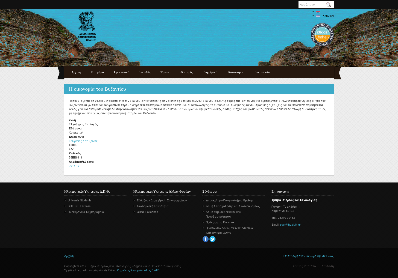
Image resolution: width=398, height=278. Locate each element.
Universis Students (79, 200)
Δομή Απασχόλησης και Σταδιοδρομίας (233, 206)
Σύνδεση (328, 266)
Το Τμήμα (97, 72)
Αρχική (76, 72)
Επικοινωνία (262, 72)
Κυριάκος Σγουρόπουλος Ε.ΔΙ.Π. (138, 270)
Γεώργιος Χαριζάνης (83, 141)
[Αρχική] (87, 26)
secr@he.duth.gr (290, 224)
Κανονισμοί (235, 72)
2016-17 (74, 165)
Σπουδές (144, 72)
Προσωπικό (121, 72)
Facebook (205, 239)
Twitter (212, 239)
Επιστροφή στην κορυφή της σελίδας (308, 256)
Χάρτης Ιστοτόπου (305, 266)
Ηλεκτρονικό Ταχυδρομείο (86, 212)
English (325, 11)
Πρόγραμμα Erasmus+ (221, 222)
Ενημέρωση (210, 72)
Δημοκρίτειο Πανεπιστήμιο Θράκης (230, 200)
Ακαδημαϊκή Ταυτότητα (153, 206)
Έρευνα (165, 72)
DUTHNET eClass (79, 206)
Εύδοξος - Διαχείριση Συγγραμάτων (162, 200)
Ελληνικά (327, 16)
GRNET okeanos (147, 212)
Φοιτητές (187, 72)
